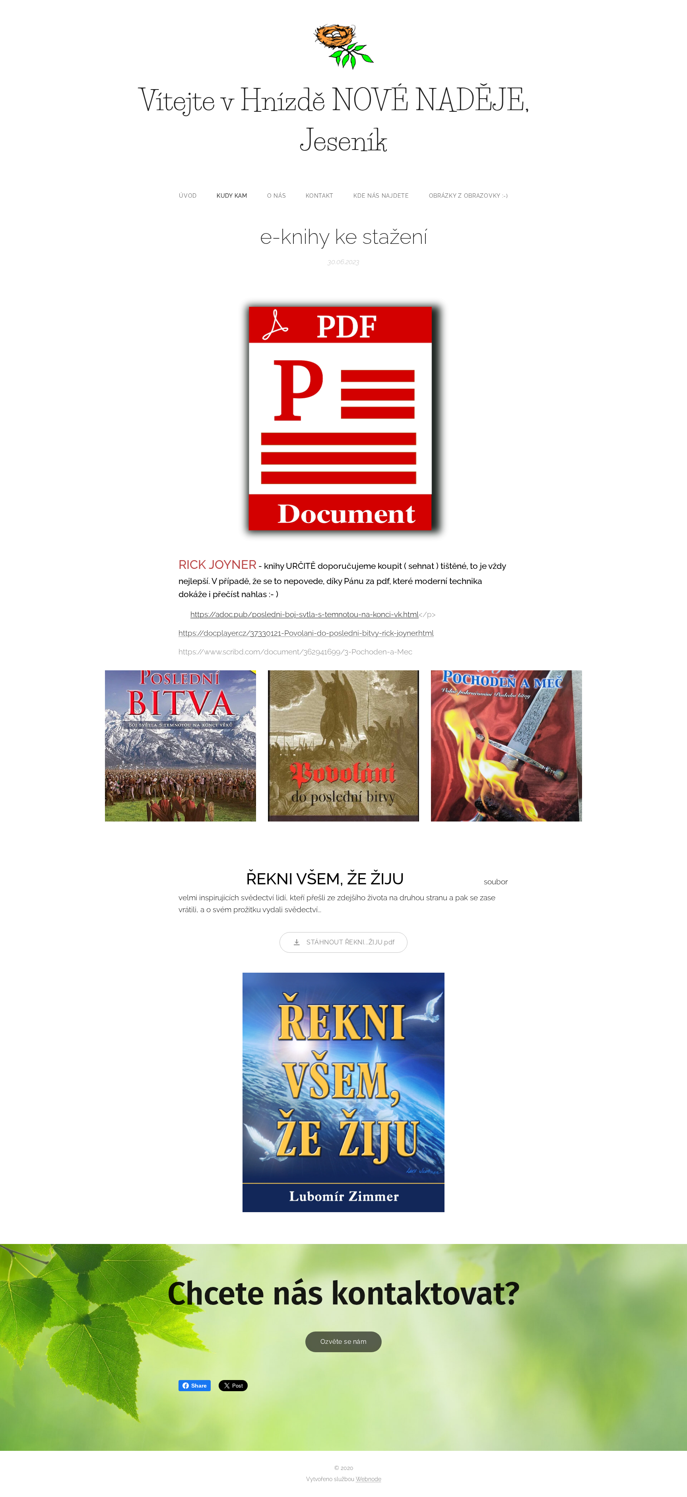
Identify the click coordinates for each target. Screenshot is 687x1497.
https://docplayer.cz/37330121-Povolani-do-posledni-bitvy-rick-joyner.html (306, 633)
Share (199, 1385)
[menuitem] (193, 196)
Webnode (368, 1479)
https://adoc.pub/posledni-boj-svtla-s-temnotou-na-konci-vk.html (304, 614)
